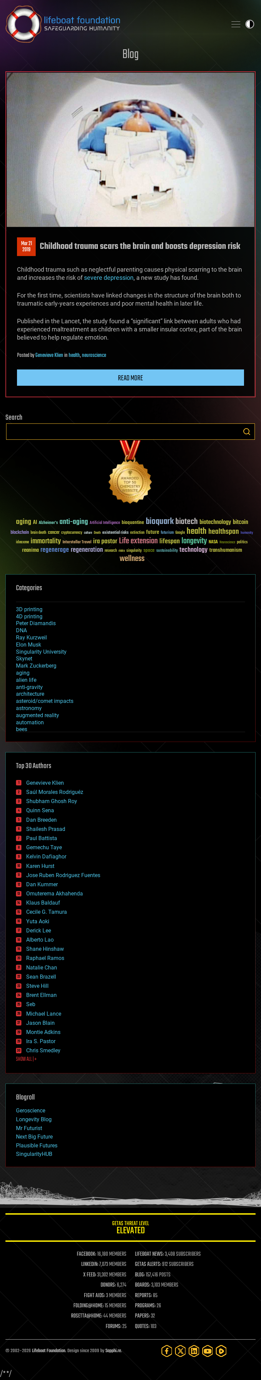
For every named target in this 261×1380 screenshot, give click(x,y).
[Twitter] (180, 1351)
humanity (247, 533)
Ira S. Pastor (40, 1041)
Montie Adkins (43, 1032)
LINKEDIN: (89, 1264)
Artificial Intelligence (105, 523)
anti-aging (73, 522)
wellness (132, 559)
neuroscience (94, 355)
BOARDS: (142, 1285)
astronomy (29, 708)
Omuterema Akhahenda (54, 893)
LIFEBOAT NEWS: (149, 1254)
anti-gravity (29, 687)
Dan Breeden (41, 820)
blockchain (20, 532)
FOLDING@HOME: (88, 1306)
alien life (26, 680)
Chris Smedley (43, 1050)
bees (21, 729)
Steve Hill (37, 986)
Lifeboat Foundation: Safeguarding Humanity (113, 24)
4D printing (29, 616)
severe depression (109, 277)
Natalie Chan (41, 967)
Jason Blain (40, 1023)
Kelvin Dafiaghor (46, 856)
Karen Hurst (40, 866)
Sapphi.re (113, 1351)
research (111, 551)
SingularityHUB (34, 1154)
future (152, 532)
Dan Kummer (42, 884)
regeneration (87, 550)
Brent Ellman (41, 995)
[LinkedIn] (194, 1351)
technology (193, 550)
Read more (130, 378)
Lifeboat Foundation (48, 1351)
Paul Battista (41, 838)
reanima (30, 550)
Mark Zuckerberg (36, 665)
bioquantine (133, 522)
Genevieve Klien (49, 355)
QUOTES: (142, 1326)
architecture (30, 694)
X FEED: (89, 1275)
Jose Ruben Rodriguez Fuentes (63, 875)
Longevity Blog (34, 1119)
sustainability (167, 551)
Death (97, 533)
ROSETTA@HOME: (86, 1316)
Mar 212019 (26, 247)
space (149, 550)
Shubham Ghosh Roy (51, 801)
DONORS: (108, 1285)
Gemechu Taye (44, 847)
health (74, 355)
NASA (213, 542)
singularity (134, 551)
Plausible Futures (36, 1145)
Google (180, 533)
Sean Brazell (41, 977)
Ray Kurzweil (31, 637)
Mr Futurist (29, 1128)
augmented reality (37, 715)
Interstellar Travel (77, 542)
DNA (21, 630)
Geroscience (30, 1110)
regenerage (54, 550)
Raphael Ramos (45, 958)
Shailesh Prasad (45, 829)
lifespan (169, 541)
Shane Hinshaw (45, 949)
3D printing (29, 609)
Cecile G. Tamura (46, 912)
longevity (194, 541)
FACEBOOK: (86, 1254)
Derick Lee (38, 930)
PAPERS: (142, 1316)
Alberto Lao (40, 940)
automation (30, 722)
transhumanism (225, 550)
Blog (130, 55)
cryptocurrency (71, 533)
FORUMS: (113, 1326)
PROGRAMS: (145, 1306)
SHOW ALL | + (26, 1059)
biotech (186, 521)
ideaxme (22, 542)
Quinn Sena (40, 810)
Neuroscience (227, 543)
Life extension (138, 541)
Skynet (24, 658)
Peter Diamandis (36, 623)
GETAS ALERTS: (148, 1264)
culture (88, 533)
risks (122, 551)
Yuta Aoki (37, 921)
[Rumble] (221, 1351)
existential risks (115, 532)
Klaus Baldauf (43, 903)
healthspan (223, 532)
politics (242, 542)
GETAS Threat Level (130, 1228)
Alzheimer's (48, 523)
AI (35, 523)
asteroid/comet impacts (44, 701)
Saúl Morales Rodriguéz (54, 792)
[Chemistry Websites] (130, 473)
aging (23, 522)
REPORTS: (143, 1295)
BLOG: (140, 1275)
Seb (30, 1004)
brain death (38, 533)
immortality (46, 541)
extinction (137, 533)
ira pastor (105, 541)
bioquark (160, 522)
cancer (53, 532)
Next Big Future (34, 1136)
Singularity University (41, 652)
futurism (167, 533)
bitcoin (240, 522)
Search (247, 431)
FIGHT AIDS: (94, 1295)
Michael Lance (43, 1014)
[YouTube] (207, 1351)
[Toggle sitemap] (235, 24)
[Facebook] (166, 1351)
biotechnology (215, 522)
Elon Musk (28, 644)
